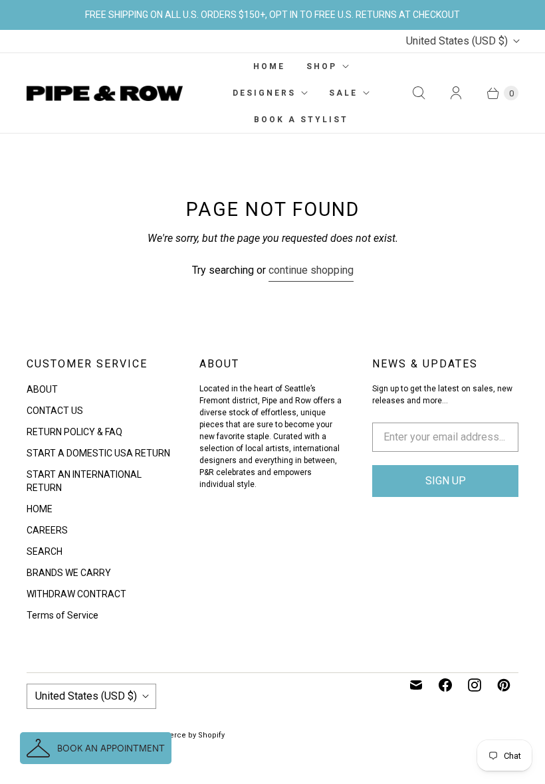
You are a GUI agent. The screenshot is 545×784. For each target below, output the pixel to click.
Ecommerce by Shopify (183, 735)
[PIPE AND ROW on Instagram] (474, 685)
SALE (343, 93)
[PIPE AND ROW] (105, 94)
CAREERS (47, 530)
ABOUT (42, 389)
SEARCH (44, 551)
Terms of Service (62, 615)
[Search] (418, 93)
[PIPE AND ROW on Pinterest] (503, 685)
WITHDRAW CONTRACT (76, 594)
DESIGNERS (264, 93)
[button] (95, 748)
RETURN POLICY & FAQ (74, 432)
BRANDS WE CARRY (69, 572)
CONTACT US (55, 410)
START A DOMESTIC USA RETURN (98, 453)
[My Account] (456, 93)
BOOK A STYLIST (301, 119)
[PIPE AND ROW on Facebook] (445, 685)
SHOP (321, 66)
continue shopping (311, 270)
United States (457, 41)
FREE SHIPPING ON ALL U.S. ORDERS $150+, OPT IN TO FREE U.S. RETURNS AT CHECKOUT (272, 14)
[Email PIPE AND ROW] (416, 685)
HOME (269, 66)
